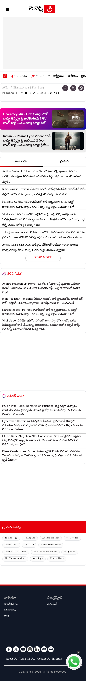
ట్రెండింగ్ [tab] (64, 162)
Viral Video (72, 538)
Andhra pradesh (50, 538)
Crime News (11, 545)
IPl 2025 (29, 545)
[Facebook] (65, 88)
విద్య (6, 616)
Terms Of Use (27, 659)
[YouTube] (23, 649)
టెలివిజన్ (52, 604)
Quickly (20, 76)
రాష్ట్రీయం (58, 76)
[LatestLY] (42, 10)
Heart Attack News (51, 545)
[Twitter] (73, 88)
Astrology (37, 558)
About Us (11, 659)
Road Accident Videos (45, 552)
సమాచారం (10, 610)
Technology (11, 538)
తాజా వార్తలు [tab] (21, 162)
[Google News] (44, 649)
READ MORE (43, 258)
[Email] (51, 649)
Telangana (29, 538)
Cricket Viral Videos (15, 552)
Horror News (57, 558)
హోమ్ (5, 88)
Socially (43, 76)
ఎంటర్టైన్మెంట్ (54, 598)
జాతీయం (73, 76)
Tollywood (69, 552)
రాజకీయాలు (11, 604)
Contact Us (43, 659)
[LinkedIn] (37, 649)
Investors (57, 659)
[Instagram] (30, 649)
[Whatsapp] (81, 88)
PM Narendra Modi (15, 558)
